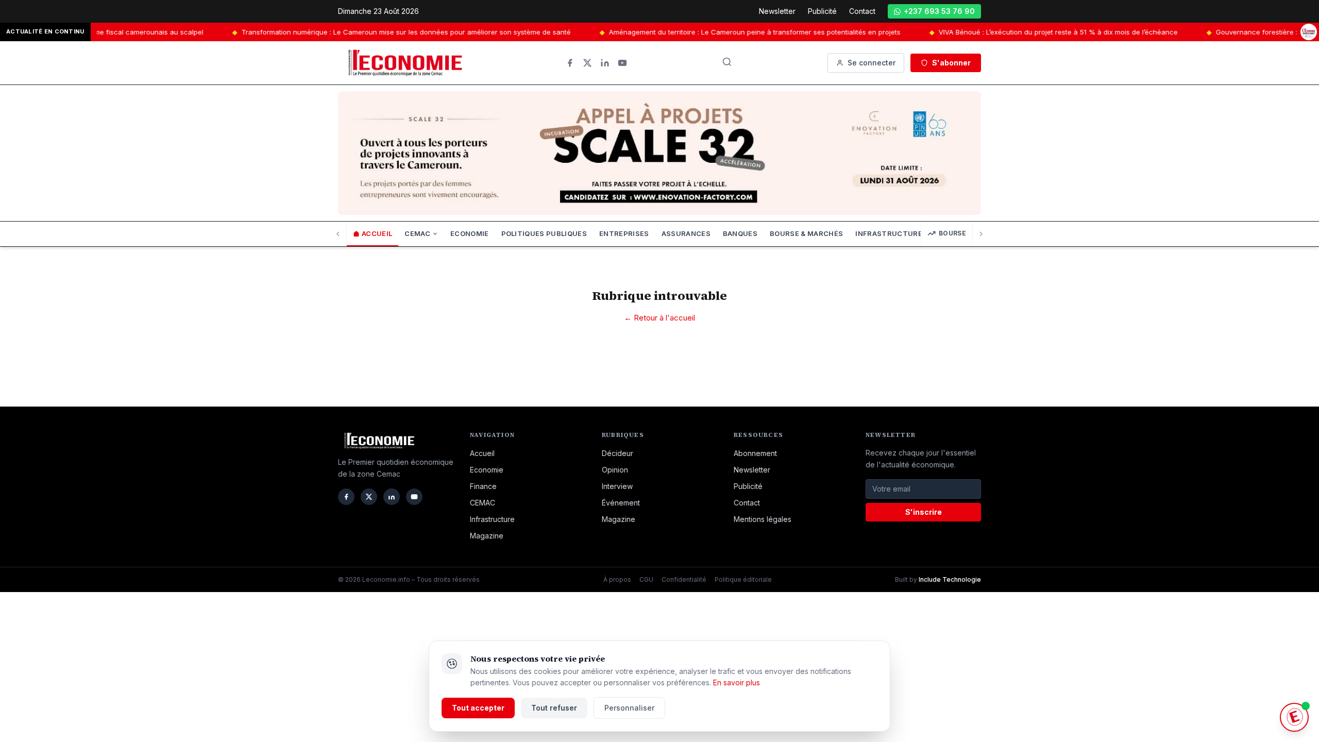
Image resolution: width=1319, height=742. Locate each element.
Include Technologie (950, 579)
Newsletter (777, 11)
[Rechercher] (727, 62)
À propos (617, 579)
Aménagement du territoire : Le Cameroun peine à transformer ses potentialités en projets (707, 32)
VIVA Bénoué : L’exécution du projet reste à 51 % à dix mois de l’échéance (1010, 32)
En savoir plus (736, 682)
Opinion (615, 469)
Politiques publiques (544, 233)
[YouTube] (622, 63)
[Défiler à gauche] (338, 234)
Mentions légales (762, 519)
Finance (483, 486)
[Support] (1294, 717)
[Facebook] (569, 63)
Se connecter (871, 62)
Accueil (377, 233)
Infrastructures (891, 233)
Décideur (617, 453)
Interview (617, 486)
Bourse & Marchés (806, 233)
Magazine (486, 535)
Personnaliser (629, 707)
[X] (587, 63)
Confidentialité (684, 579)
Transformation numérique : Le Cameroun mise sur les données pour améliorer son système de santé (358, 32)
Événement (621, 502)
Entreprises (624, 233)
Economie (469, 233)
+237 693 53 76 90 (939, 11)
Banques (740, 233)
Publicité (822, 11)
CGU (646, 579)
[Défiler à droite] (980, 234)
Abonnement (755, 453)
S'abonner (951, 62)
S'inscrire (923, 512)
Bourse (952, 233)
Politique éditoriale (743, 579)
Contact (862, 11)
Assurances (686, 233)
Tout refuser (554, 707)
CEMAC (417, 233)
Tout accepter (478, 707)
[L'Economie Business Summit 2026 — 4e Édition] (1308, 32)
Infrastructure (492, 519)
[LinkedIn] (605, 63)
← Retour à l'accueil (659, 318)
